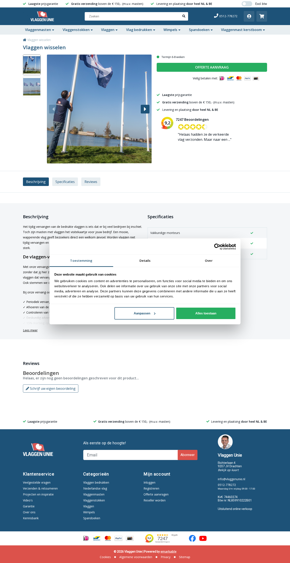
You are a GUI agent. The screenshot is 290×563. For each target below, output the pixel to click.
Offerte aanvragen (156, 494)
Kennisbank (31, 518)
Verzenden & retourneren (40, 488)
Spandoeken (199, 29)
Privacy (165, 557)
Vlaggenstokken (76, 29)
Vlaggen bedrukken (96, 482)
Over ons (29, 512)
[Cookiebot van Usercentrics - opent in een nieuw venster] (217, 246)
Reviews (90, 181)
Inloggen (149, 482)
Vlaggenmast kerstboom (241, 29)
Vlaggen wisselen (39, 40)
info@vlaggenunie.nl (231, 479)
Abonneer (187, 455)
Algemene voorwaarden (135, 557)
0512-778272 (228, 16)
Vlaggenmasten (38, 29)
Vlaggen (107, 29)
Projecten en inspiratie (38, 494)
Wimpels (170, 29)
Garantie (29, 506)
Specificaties (65, 181)
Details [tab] (145, 260)
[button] (145, 109)
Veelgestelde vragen (37, 482)
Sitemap (184, 557)
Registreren (151, 488)
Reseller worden (155, 500)
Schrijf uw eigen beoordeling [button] (52, 388)
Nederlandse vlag (95, 488)
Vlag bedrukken (139, 29)
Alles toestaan (205, 313)
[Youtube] (203, 538)
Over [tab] (208, 260)
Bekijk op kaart (228, 470)
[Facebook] (192, 538)
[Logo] (43, 16)
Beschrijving (36, 181)
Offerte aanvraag (212, 67)
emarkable (168, 551)
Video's (28, 500)
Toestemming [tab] (81, 260)
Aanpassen (142, 313)
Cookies (105, 557)
